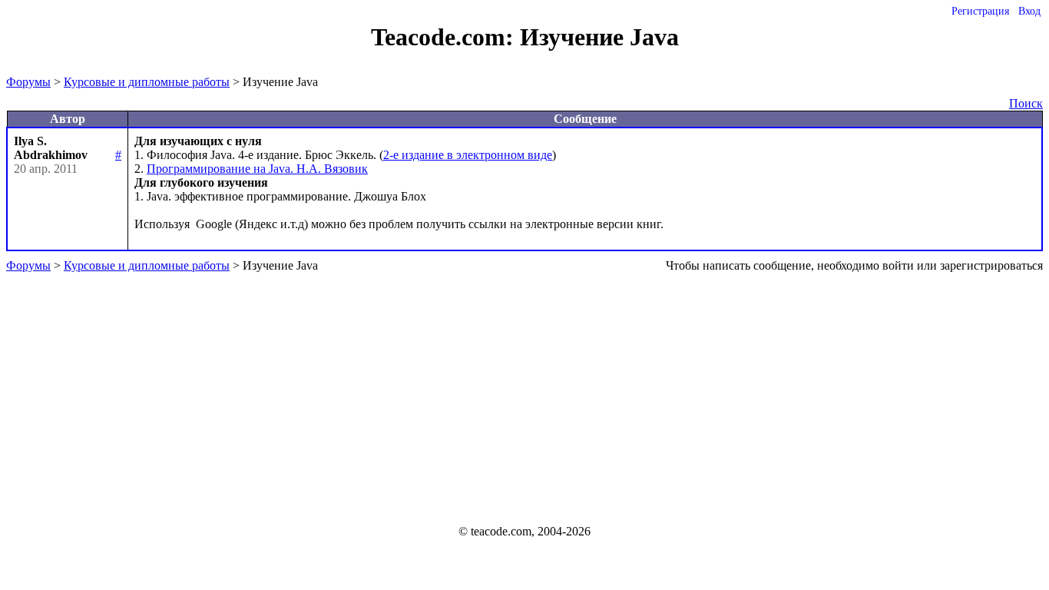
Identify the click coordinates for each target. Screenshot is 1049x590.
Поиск (1026, 103)
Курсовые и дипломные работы (147, 81)
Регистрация (980, 11)
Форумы (28, 81)
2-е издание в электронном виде (467, 154)
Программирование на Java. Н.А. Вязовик (257, 168)
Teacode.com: (445, 37)
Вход (1029, 11)
